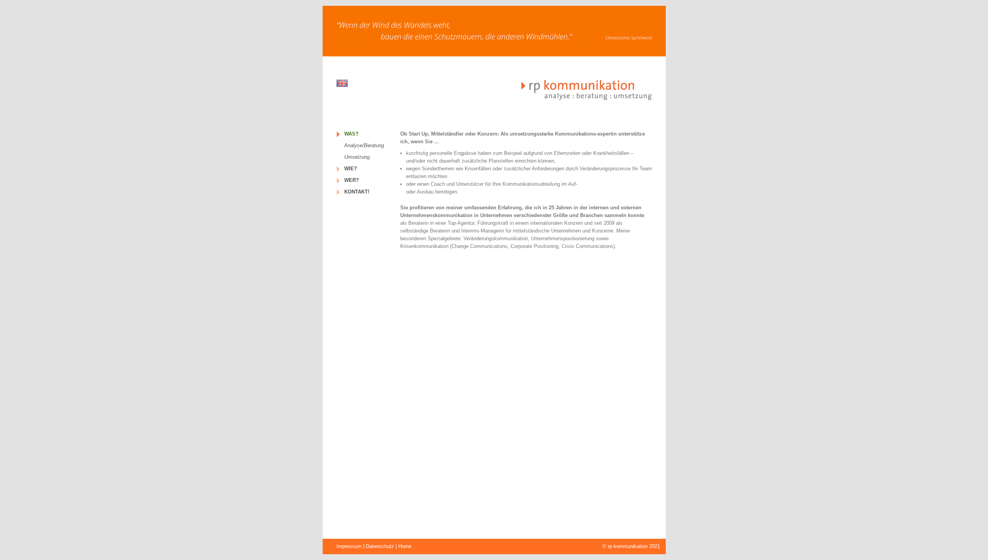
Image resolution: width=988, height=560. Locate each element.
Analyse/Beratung (364, 145)
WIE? (350, 168)
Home (404, 546)
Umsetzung (357, 157)
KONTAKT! (356, 192)
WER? (351, 180)
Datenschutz (380, 546)
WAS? (351, 134)
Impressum (349, 546)
